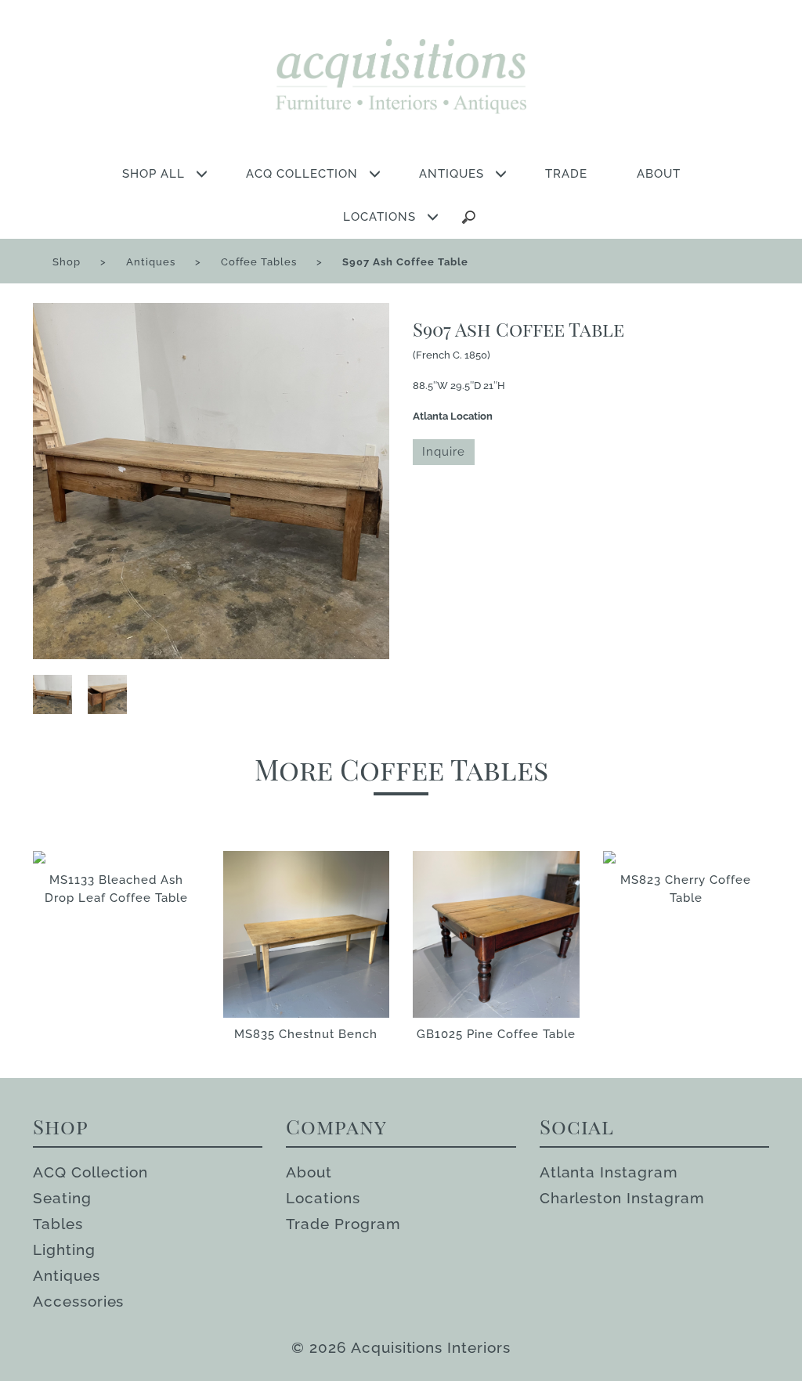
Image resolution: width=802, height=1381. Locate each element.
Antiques (150, 262)
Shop (66, 262)
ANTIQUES (451, 174)
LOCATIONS (379, 217)
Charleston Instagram (622, 1197)
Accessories (78, 1301)
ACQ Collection (90, 1172)
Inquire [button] (443, 452)
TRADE (566, 174)
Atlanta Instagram (609, 1172)
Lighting (64, 1249)
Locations (323, 1197)
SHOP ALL (153, 174)
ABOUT (659, 174)
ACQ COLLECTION (302, 174)
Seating (62, 1197)
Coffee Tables (259, 262)
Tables (58, 1223)
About (309, 1172)
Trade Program (343, 1223)
